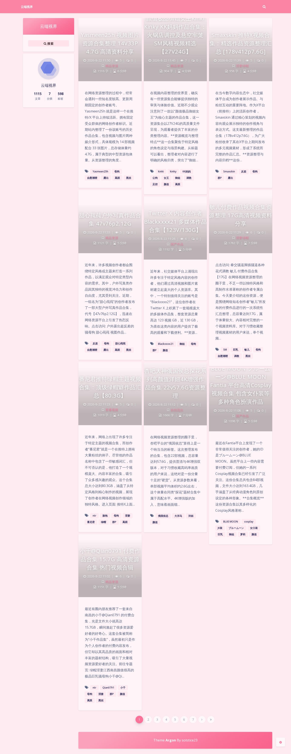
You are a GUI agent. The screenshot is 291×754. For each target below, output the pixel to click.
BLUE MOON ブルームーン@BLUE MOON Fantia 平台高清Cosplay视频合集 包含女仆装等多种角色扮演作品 (240, 385)
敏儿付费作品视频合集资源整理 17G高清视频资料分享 (240, 215)
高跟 (117, 178)
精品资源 (111, 66)
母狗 (117, 171)
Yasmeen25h (100, 171)
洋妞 (190, 516)
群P (220, 178)
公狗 (155, 178)
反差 (243, 171)
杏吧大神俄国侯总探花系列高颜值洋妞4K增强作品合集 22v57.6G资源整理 (175, 383)
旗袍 (105, 515)
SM (225, 349)
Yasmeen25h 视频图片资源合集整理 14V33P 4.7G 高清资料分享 (110, 43)
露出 (106, 178)
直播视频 (111, 410)
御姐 (177, 178)
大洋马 (178, 516)
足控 (155, 184)
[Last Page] (211, 719)
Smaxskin (229, 171)
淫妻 (127, 515)
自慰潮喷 (92, 178)
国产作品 (177, 244)
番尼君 (91, 522)
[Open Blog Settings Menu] (280, 742)
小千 (122, 687)
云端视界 (27, 7)
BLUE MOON (230, 521)
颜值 (166, 184)
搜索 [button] (49, 43)
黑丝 (128, 178)
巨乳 (235, 349)
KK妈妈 (187, 171)
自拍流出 (177, 410)
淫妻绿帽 (242, 66)
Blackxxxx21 (165, 344)
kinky (173, 171)
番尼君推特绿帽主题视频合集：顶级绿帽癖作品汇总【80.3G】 (110, 387)
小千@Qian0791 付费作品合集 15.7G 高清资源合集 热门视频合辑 (110, 559)
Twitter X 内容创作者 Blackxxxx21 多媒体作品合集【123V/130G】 (175, 221)
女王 (166, 178)
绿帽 (103, 522)
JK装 (220, 528)
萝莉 (242, 534)
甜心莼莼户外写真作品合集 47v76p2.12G (110, 219)
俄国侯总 (163, 516)
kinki (161, 171)
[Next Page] (202, 719)
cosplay (248, 521)
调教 (189, 178)
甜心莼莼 (120, 343)
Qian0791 (108, 687)
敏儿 (246, 349)
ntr (94, 515)
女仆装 (254, 528)
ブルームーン (236, 528)
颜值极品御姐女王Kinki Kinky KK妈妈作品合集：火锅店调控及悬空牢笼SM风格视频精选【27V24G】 (175, 34)
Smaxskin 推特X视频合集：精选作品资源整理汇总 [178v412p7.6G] (241, 43)
